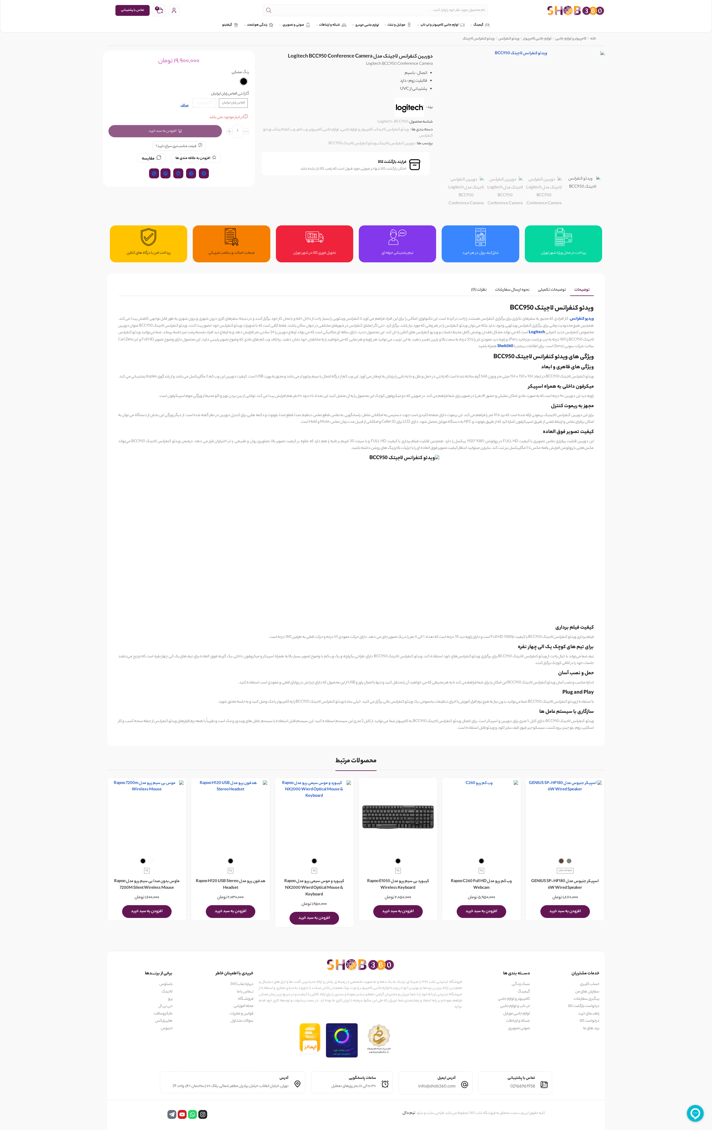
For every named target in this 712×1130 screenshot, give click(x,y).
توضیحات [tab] (582, 290)
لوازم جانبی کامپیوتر (537, 39)
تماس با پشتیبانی (132, 10)
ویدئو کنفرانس (508, 39)
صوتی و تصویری (293, 25)
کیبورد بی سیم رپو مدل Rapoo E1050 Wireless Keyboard (398, 885)
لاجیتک (383, 143)
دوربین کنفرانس (402, 143)
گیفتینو (227, 25)
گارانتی (243, 94)
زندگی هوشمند (257, 25)
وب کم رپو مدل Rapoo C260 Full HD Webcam (481, 885)
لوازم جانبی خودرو (367, 25)
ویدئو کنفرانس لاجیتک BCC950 (352, 143)
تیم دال (408, 1113)
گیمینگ (478, 25)
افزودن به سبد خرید (163, 131)
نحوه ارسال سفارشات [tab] (512, 290)
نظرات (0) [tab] (479, 290)
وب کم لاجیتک (284, 129)
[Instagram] (202, 1114)
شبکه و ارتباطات (329, 25)
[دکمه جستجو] (268, 10)
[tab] (582, 290)
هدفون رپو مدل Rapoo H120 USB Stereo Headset (230, 885)
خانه (593, 39)
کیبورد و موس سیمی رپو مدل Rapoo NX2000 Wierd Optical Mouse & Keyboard (314, 888)
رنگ (246, 72)
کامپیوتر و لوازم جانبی (570, 39)
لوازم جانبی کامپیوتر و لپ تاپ (439, 25)
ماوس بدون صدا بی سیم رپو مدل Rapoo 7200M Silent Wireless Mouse (147, 885)
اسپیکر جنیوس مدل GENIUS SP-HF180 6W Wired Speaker (565, 885)
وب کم (302, 129)
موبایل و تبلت (396, 25)
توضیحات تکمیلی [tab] (552, 290)
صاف (185, 106)
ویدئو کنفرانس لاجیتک (479, 39)
